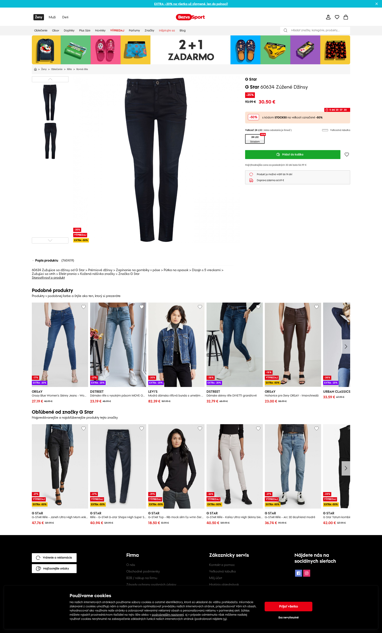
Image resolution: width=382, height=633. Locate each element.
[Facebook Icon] (298, 573)
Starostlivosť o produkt (48, 277)
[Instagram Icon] (307, 573)
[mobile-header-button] (328, 17)
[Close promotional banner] (376, 4)
